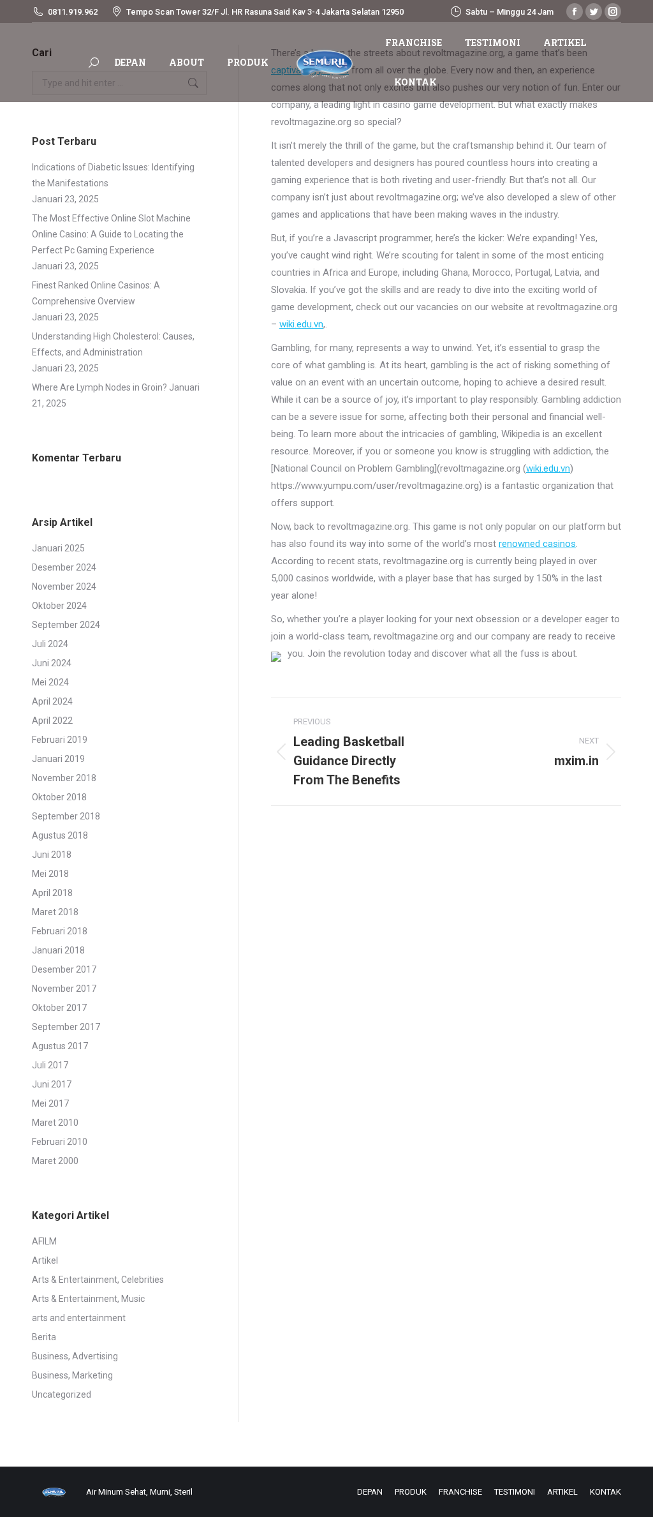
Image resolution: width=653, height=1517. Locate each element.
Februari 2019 (59, 740)
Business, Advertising (75, 1356)
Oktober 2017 (59, 1008)
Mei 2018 (50, 874)
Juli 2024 (50, 644)
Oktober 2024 (59, 606)
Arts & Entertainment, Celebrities (98, 1279)
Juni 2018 (51, 854)
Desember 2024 (64, 567)
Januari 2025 (58, 548)
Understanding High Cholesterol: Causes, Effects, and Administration (113, 344)
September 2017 (66, 1027)
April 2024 (52, 701)
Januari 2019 (58, 759)
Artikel (45, 1260)
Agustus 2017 (60, 1046)
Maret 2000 (55, 1161)
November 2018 (64, 778)
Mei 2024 (50, 682)
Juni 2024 (51, 663)
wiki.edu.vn (301, 324)
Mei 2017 (50, 1103)
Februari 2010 (59, 1142)
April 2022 (52, 720)
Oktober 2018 (59, 797)
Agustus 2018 (60, 835)
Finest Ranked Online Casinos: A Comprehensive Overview (96, 293)
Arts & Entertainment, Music (88, 1299)
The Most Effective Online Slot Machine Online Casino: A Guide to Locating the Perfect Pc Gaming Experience (111, 234)
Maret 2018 (55, 912)
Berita (44, 1337)
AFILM (44, 1241)
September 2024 (66, 625)
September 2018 (66, 816)
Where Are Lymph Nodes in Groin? (99, 387)
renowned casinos (537, 543)
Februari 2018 (59, 931)
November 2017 (64, 988)
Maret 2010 (55, 1122)
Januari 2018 (58, 950)
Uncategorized (61, 1394)
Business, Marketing (72, 1375)
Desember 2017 (64, 969)
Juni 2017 (51, 1084)
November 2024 (64, 586)
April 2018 (52, 893)
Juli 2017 (50, 1065)
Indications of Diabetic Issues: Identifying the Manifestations (113, 175)
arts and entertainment (79, 1318)
